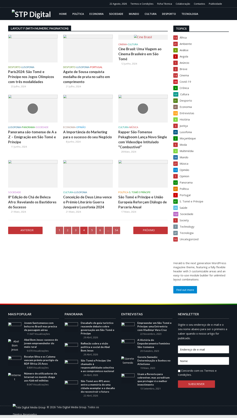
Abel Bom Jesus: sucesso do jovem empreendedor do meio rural (41, 343)
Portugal (96, 67)
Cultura (150, 14)
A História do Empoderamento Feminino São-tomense (153, 343)
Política (78, 14)
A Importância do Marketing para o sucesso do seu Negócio (87, 134)
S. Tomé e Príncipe (140, 192)
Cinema (122, 44)
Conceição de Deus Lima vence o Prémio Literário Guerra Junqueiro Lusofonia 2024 (87, 202)
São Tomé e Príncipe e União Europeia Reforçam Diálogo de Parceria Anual (142, 202)
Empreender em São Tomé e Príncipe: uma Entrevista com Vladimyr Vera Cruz (154, 326)
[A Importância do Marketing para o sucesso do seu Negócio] (88, 108)
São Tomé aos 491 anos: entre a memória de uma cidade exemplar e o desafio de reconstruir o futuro (98, 386)
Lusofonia (27, 67)
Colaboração (183, 3)
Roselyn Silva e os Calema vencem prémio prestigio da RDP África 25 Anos (41, 360)
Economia (96, 14)
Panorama (28, 127)
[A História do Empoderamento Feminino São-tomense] (128, 344)
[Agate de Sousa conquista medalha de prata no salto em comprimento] (88, 48)
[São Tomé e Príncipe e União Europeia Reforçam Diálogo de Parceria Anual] (143, 173)
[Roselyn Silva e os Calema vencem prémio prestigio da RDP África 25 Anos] (14, 361)
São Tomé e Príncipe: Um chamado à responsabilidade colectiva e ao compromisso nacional (97, 366)
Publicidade (215, 3)
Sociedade (116, 14)
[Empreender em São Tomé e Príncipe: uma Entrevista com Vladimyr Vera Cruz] (128, 327)
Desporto (169, 14)
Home (63, 14)
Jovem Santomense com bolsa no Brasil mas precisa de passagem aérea (40, 326)
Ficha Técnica (164, 3)
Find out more (185, 290)
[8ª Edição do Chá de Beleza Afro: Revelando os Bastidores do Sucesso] (33, 173)
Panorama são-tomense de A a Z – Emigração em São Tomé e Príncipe (32, 137)
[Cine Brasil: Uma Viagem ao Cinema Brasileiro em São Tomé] (143, 37)
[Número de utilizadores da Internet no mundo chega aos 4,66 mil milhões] (14, 377)
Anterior (27, 230)
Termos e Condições (142, 3)
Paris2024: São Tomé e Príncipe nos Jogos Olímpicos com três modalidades (31, 77)
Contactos (199, 3)
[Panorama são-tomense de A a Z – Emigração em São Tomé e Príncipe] (33, 108)
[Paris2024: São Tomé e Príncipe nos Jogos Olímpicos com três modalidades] (33, 48)
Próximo (149, 230)
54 (116, 230)
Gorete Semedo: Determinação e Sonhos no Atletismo (154, 360)
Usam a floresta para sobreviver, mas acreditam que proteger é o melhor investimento (153, 379)
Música (133, 127)
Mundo (134, 14)
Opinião (81, 127)
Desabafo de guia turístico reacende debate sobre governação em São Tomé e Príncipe (97, 328)
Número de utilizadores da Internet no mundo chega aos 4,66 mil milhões (40, 377)
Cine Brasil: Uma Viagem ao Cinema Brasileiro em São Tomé (139, 54)
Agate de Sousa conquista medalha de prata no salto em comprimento (86, 77)
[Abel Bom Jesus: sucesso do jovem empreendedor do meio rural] (14, 345)
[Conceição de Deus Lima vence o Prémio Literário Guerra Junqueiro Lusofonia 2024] (88, 173)
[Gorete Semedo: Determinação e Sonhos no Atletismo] (128, 360)
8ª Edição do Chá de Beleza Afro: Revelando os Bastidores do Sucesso (32, 202)
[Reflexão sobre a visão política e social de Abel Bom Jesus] (71, 347)
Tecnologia (189, 14)
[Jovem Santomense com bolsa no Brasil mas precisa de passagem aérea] (14, 327)
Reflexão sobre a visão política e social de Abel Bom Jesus (95, 347)
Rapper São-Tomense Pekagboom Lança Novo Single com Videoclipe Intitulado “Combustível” (142, 139)
